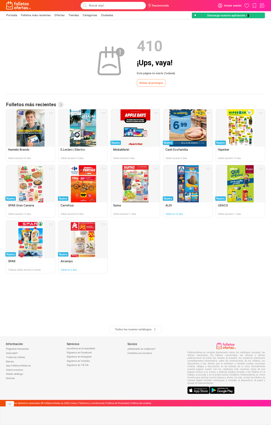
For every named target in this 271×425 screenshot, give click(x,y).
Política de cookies (141, 403)
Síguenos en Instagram (79, 356)
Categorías (90, 15)
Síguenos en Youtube (78, 361)
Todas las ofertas (15, 357)
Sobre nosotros (14, 369)
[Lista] (262, 6)
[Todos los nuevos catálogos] (61, 105)
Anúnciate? (12, 353)
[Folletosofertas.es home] (18, 5)
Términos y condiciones (91, 403)
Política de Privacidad (117, 403)
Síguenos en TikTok (78, 365)
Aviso (74, 403)
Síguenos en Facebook (79, 352)
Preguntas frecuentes (17, 348)
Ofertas (59, 15)
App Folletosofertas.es (18, 365)
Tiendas (73, 15)
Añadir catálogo (14, 374)
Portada (11, 15)
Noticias (10, 378)
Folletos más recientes (36, 15)
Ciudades (107, 15)
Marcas (10, 361)
